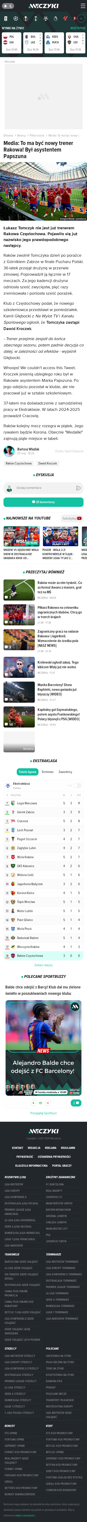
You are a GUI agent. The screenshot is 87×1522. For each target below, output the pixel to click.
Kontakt (17, 1148)
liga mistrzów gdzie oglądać (59, 1415)
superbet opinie (15, 1446)
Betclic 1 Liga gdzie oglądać (23, 1312)
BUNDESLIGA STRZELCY (18, 1400)
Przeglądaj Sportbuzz (43, 1113)
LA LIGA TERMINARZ (57, 1293)
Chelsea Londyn (56, 1222)
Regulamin (68, 1148)
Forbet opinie (13, 1469)
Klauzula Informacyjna (31, 1165)
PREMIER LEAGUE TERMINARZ (63, 1287)
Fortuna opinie (14, 1439)
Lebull (9, 1482)
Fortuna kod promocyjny (63, 1439)
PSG (48, 1235)
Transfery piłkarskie (60, 1400)
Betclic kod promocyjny (62, 1446)
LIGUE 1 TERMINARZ (57, 1312)
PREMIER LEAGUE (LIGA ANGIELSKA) (18, 1212)
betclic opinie (55, 1452)
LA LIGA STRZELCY (15, 1387)
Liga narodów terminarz (62, 1319)
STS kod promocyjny (59, 1433)
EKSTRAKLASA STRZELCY (19, 1375)
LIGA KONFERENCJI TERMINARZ (64, 1274)
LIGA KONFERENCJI (15, 1197)
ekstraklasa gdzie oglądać (22, 1285)
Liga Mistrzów (14, 1184)
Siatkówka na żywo (58, 1356)
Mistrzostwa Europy (59, 1406)
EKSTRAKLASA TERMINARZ (61, 1281)
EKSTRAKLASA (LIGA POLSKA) (21, 1203)
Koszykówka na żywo (60, 1375)
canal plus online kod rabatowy (19, 1304)
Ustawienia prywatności (54, 1156)
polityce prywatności (25, 1515)
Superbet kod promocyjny (63, 1458)
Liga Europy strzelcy (18, 1362)
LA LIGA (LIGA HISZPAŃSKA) (20, 1220)
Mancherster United (59, 1203)
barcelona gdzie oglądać (21, 1262)
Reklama (50, 1148)
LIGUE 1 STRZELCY (15, 1406)
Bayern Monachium (58, 1210)
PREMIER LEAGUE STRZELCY (21, 1381)
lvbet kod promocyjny (61, 1471)
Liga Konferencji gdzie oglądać (19, 1321)
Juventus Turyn (56, 1241)
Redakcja (34, 1148)
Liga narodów (14, 1245)
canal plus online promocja (16, 1293)
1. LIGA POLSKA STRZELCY (19, 1413)
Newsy (21, 135)
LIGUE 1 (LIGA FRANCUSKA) (20, 1239)
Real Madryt (54, 1191)
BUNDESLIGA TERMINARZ (60, 1306)
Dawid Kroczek (48, 463)
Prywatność (24, 1156)
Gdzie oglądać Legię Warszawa (17, 1331)
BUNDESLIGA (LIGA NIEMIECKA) (22, 1233)
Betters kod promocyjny (21, 1488)
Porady (51, 1387)
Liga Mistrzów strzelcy (20, 1356)
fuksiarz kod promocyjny (22, 1475)
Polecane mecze (56, 1394)
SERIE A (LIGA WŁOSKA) (18, 1227)
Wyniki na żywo (13, 28)
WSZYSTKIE (78, 28)
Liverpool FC (54, 1197)
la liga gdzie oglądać (18, 1268)
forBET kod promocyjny (21, 1452)
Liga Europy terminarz (60, 1268)
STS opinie (11, 1433)
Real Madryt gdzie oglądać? (17, 1461)
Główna (8, 135)
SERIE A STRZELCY (15, 1394)
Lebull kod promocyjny (61, 1484)
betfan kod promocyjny (62, 1465)
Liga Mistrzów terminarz (62, 1262)
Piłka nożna (37, 135)
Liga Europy (12, 1191)
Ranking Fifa (54, 1381)
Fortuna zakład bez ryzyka (64, 1477)
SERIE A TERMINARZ (57, 1300)
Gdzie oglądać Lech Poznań (22, 1340)
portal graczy (62, 1165)
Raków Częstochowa (19, 463)
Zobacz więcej (43, 965)
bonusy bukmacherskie (20, 1494)
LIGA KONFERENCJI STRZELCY (22, 1368)
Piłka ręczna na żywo (60, 1362)
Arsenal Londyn (56, 1216)
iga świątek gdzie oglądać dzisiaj (22, 1277)
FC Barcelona (55, 1184)
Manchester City (57, 1229)
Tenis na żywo (55, 1368)
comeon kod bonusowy (61, 1490)
